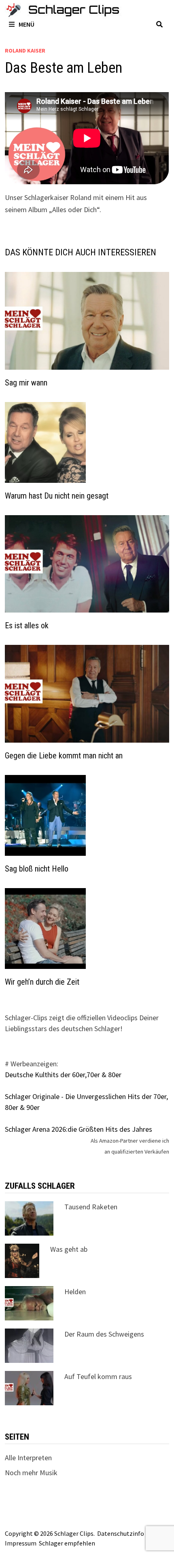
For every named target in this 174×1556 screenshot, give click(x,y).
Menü (26, 24)
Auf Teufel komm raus (98, 1376)
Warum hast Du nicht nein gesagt (56, 496)
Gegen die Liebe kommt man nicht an (64, 755)
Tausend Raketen (90, 1206)
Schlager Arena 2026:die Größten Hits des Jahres (78, 1129)
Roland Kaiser (25, 50)
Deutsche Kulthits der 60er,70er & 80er (63, 1074)
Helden (75, 1291)
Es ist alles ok (27, 625)
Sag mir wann (26, 382)
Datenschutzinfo (120, 1533)
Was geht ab (68, 1249)
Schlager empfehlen (67, 1543)
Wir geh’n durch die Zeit (42, 982)
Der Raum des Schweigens (104, 1334)
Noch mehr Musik (31, 1472)
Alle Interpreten (28, 1457)
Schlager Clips (73, 1533)
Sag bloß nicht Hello (36, 869)
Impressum (20, 1543)
